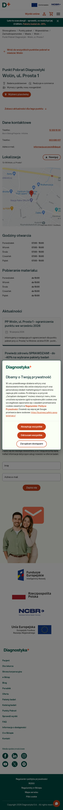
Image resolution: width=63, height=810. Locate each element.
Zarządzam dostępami (31, 444)
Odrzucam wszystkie (31, 435)
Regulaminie (31, 406)
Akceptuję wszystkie (31, 427)
